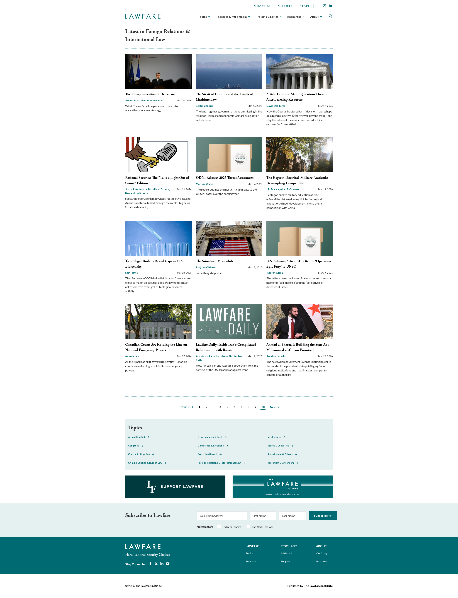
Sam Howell (132, 272)
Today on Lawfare (231, 526)
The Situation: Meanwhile (215, 261)
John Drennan (155, 100)
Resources (294, 16)
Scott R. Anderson (136, 189)
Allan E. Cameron (290, 189)
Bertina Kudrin (204, 105)
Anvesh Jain (132, 356)
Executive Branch (209, 454)
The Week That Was (262, 526)
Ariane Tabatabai (135, 100)
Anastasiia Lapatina (208, 356)
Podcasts (251, 561)
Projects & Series (267, 16)
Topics (202, 16)
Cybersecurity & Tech (211, 437)
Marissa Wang (204, 183)
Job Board (286, 553)
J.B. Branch (272, 189)
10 (263, 407)
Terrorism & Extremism (281, 462)
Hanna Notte (229, 356)
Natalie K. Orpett (159, 189)
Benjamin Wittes (206, 267)
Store (305, 6)
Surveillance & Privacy (281, 454)
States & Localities (279, 445)
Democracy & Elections (212, 445)
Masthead (321, 561)
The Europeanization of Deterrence (150, 94)
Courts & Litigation (140, 454)
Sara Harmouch (275, 356)
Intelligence (275, 437)
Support (285, 6)
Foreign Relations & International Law (220, 462)
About (314, 16)
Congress (134, 445)
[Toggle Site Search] (330, 16)
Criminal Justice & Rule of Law (146, 462)
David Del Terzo (276, 105)
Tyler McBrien (274, 272)
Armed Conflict (137, 437)
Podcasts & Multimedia (231, 16)
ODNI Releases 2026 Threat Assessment (224, 178)
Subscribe (262, 6)
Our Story (321, 553)
